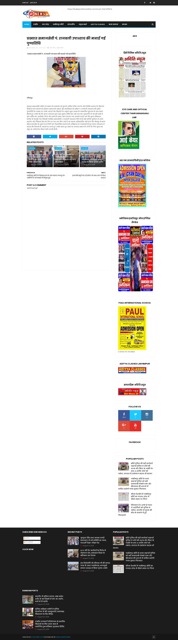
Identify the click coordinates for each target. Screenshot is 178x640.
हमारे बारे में (33, 3)
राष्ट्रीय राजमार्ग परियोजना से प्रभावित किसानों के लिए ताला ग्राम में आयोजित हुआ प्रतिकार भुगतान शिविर (50, 624)
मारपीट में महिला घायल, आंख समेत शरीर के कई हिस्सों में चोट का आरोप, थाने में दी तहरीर (49, 599)
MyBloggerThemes (63, 637)
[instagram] (154, 2)
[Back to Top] (154, 637)
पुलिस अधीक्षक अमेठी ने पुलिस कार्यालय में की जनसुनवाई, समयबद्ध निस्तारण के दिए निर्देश (49, 611)
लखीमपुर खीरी (58, 24)
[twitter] (150, 2)
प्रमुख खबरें (83, 24)
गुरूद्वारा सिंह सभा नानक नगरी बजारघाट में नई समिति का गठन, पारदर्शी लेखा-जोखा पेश (38, 158)
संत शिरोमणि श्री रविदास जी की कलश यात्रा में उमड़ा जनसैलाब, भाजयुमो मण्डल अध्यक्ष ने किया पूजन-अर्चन (92, 158)
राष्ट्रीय (35, 24)
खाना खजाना (113, 24)
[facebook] (144, 2)
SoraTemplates (37, 637)
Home (26, 24)
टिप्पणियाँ (29, 542)
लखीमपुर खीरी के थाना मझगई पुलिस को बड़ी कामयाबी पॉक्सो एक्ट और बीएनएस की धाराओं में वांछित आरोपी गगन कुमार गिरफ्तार (134, 483)
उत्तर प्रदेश (45, 24)
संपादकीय (71, 24)
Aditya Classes (98, 24)
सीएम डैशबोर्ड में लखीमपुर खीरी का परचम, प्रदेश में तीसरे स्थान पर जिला (141, 496)
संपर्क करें (25, 3)
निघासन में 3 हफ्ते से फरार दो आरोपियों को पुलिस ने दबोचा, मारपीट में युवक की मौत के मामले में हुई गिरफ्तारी (135, 510)
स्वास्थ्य (124, 24)
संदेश (27, 538)
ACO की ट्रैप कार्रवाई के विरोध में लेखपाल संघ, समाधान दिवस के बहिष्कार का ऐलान (65, 158)
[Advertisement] (66, 247)
